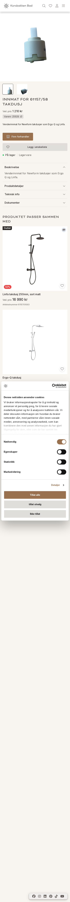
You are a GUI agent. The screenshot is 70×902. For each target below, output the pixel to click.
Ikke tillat (35, 513)
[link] (50, 5)
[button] (8, 89)
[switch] (61, 451)
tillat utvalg (35, 504)
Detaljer (55, 485)
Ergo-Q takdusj (12, 377)
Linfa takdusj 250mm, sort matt (22, 294)
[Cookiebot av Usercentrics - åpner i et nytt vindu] (52, 386)
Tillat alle (35, 494)
